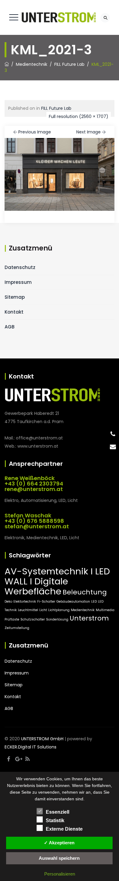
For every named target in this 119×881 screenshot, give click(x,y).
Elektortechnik (24, 601)
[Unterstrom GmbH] (58, 17)
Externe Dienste (64, 829)
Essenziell (57, 812)
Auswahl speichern (59, 858)
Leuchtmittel (28, 610)
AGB (9, 327)
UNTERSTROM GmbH (42, 739)
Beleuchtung (85, 592)
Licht (43, 610)
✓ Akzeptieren (59, 842)
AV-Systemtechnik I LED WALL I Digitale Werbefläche (57, 581)
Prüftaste (12, 619)
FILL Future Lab (56, 108)
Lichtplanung (59, 610)
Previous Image (34, 132)
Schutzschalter (32, 619)
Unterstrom (89, 618)
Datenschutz (20, 267)
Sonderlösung (57, 619)
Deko (8, 601)
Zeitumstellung (17, 628)
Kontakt (14, 312)
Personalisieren (59, 873)
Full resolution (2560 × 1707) (78, 116)
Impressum (18, 282)
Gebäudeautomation (73, 601)
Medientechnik (83, 610)
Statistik (55, 820)
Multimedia (105, 610)
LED (94, 601)
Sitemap (15, 297)
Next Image (88, 132)
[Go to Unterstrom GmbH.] (7, 64)
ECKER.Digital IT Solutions (30, 747)
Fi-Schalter (46, 601)
